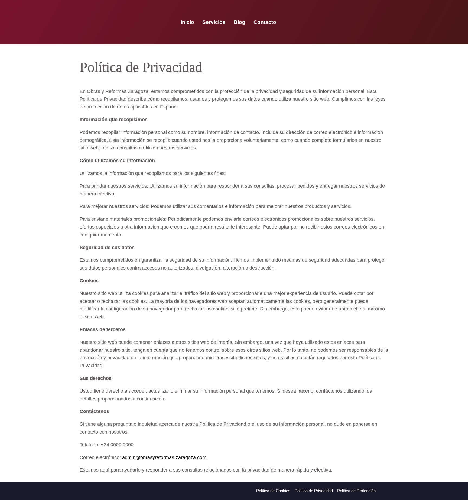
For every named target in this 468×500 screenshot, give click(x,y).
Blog (239, 22)
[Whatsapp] (349, 22)
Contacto (264, 22)
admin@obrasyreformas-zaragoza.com (164, 457)
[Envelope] (362, 22)
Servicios (214, 22)
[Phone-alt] (337, 22)
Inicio (187, 22)
